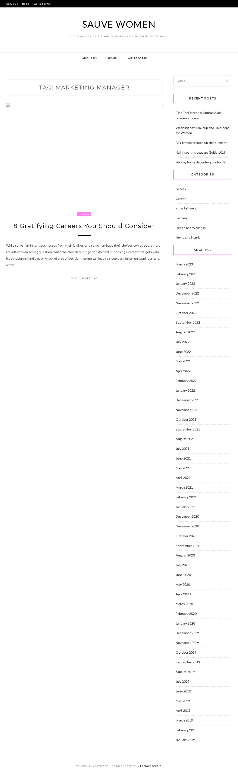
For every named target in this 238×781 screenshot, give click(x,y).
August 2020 (185, 555)
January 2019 (185, 740)
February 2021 (186, 497)
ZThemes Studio (150, 766)
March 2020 (184, 604)
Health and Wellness (191, 228)
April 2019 (183, 710)
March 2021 (184, 487)
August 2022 (185, 332)
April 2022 (183, 371)
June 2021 (183, 458)
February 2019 (186, 730)
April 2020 (183, 594)
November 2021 (187, 410)
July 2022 (182, 342)
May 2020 (183, 584)
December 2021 (187, 400)
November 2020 (187, 526)
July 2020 (182, 565)
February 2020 (186, 614)
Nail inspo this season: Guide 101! (200, 152)
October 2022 (186, 313)
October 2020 (186, 536)
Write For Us (42, 3)
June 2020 (183, 575)
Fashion (181, 218)
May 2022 (183, 361)
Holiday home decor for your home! (201, 162)
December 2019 (187, 633)
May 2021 (183, 468)
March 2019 (184, 720)
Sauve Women (118, 24)
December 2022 (187, 293)
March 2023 (184, 264)
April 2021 (183, 478)
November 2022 (187, 303)
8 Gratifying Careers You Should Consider (84, 226)
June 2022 (183, 352)
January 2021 (185, 507)
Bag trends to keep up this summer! (202, 143)
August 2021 (185, 439)
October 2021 (186, 419)
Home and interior (189, 237)
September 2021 (188, 429)
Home (26, 3)
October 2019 (186, 652)
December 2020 (187, 516)
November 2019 (187, 643)
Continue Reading (84, 278)
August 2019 (185, 672)
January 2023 (185, 283)
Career (84, 214)
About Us (12, 3)
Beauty (181, 189)
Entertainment (186, 208)
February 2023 (186, 274)
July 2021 (182, 448)
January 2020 (185, 623)
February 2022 (186, 381)
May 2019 (183, 701)
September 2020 (188, 546)
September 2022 (188, 322)
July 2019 (182, 681)
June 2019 (183, 691)
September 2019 (188, 662)
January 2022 (185, 390)
